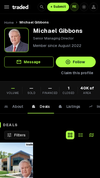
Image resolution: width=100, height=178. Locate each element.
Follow (79, 62)
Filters (20, 135)
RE (74, 7)
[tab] (13, 106)
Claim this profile (77, 72)
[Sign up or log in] (93, 7)
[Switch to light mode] (84, 7)
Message (32, 62)
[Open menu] (6, 6)
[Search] (42, 7)
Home (9, 22)
